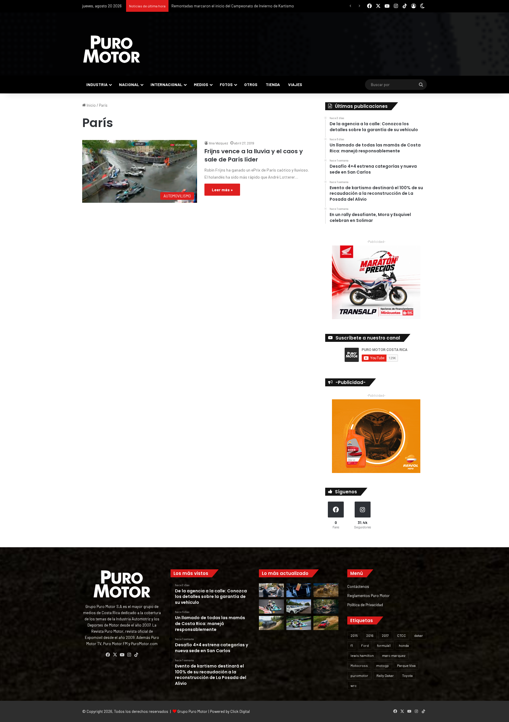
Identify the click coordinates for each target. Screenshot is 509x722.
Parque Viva (406, 665)
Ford (365, 645)
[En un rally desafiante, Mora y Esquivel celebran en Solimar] (325, 606)
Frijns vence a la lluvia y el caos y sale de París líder (253, 155)
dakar (418, 635)
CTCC (401, 635)
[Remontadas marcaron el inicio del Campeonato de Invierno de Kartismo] (298, 623)
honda (404, 645)
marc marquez (393, 655)
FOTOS (226, 84)
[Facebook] (107, 654)
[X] (114, 654)
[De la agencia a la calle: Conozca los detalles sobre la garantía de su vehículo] (271, 590)
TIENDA (273, 84)
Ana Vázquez (218, 143)
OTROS (250, 84)
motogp (382, 665)
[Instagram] (129, 654)
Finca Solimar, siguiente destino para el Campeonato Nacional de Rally (230, 6)
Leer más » (222, 189)
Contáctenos (358, 586)
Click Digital (240, 711)
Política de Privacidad (365, 604)
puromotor (359, 675)
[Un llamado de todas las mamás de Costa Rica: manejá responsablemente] (298, 590)
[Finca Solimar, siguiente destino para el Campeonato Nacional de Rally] (325, 623)
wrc (354, 685)
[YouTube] (121, 654)
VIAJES (295, 84)
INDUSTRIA (97, 84)
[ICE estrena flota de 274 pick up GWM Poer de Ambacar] (298, 606)
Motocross (359, 665)
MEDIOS (201, 84)
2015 (354, 635)
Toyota (407, 675)
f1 (352, 645)
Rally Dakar (385, 675)
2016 (370, 635)
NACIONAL (129, 84)
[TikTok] (136, 654)
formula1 (384, 645)
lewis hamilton (362, 655)
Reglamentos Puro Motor (368, 595)
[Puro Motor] (111, 49)
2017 (385, 635)
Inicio (91, 105)
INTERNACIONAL (166, 84)
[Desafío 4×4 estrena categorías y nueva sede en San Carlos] (325, 590)
